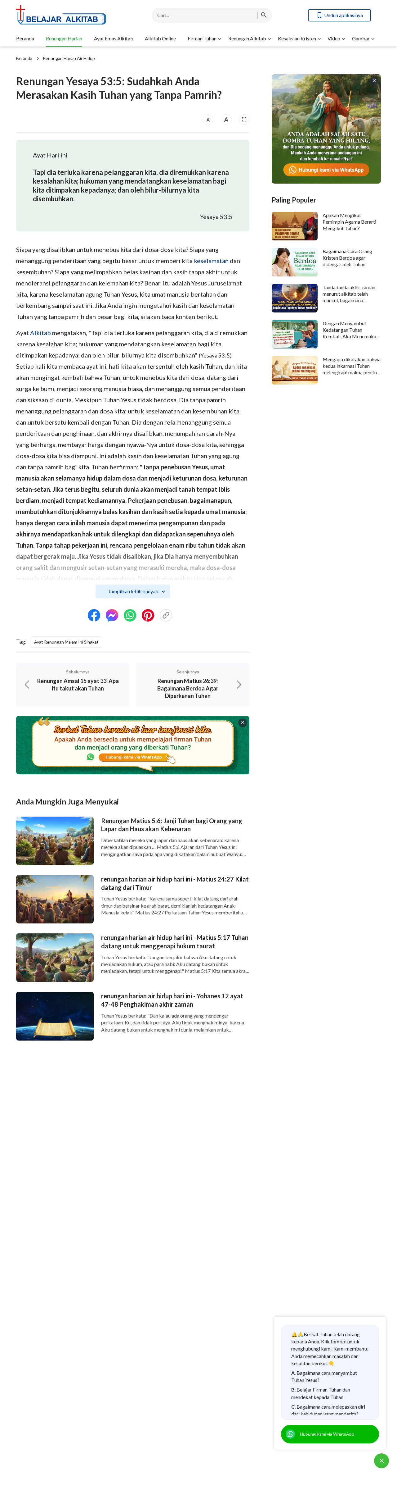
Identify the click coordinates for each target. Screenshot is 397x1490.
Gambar (361, 38)
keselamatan (211, 260)
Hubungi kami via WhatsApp (327, 1434)
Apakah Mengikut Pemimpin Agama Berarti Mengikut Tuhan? (349, 221)
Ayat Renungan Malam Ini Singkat (66, 642)
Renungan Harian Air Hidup (69, 58)
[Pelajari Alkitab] (65, 15)
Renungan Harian (64, 38)
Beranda (25, 38)
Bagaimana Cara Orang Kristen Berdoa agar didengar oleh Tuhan (347, 257)
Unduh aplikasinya (343, 15)
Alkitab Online (160, 38)
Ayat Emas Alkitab (113, 38)
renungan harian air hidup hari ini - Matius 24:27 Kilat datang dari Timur (175, 883)
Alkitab (40, 332)
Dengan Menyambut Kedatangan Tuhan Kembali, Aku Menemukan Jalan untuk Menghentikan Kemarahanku (351, 336)
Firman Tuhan (202, 38)
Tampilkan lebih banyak (133, 591)
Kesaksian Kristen (297, 38)
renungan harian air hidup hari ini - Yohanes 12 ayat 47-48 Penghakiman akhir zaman (172, 1000)
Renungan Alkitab (247, 38)
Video (334, 38)
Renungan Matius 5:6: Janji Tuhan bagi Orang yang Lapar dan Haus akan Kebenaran (171, 825)
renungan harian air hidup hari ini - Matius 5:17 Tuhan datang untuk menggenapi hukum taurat (174, 942)
